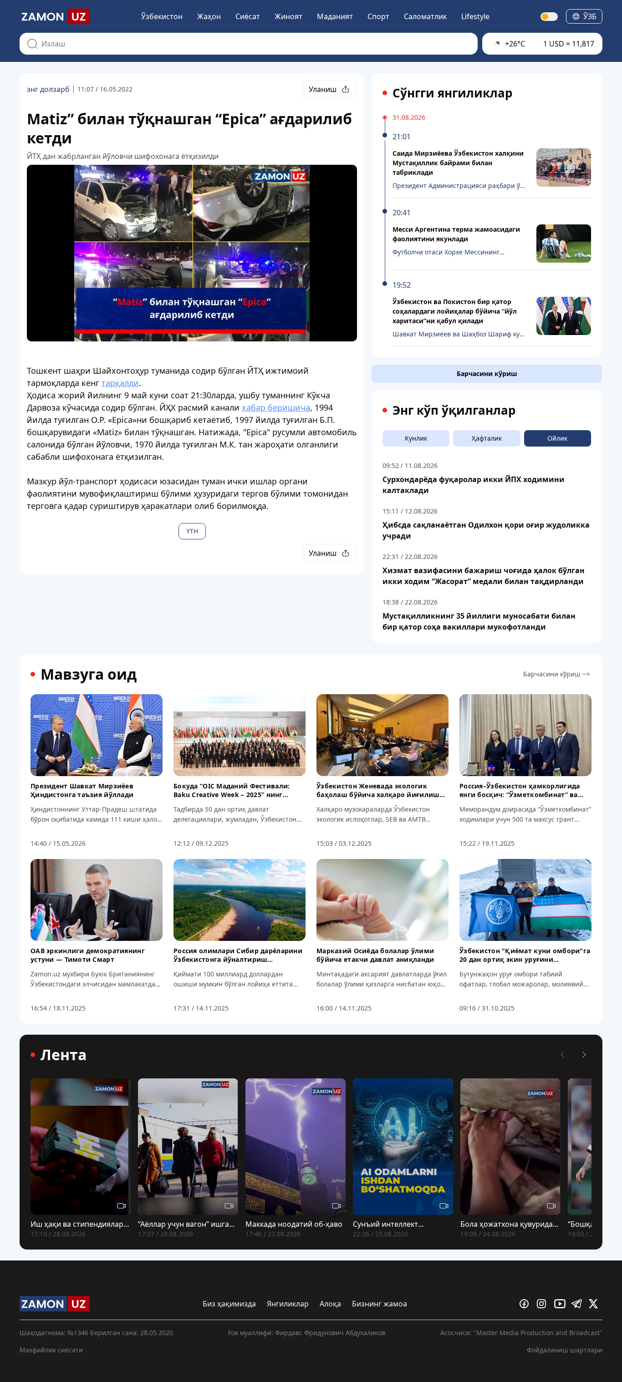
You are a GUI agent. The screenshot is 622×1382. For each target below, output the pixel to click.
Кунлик (416, 438)
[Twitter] (595, 1304)
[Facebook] (526, 1304)
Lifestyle (475, 16)
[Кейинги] (584, 1054)
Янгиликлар (288, 1304)
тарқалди (120, 382)
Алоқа (330, 1304)
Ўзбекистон (162, 16)
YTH (192, 531)
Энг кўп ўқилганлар (454, 410)
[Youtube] (561, 1304)
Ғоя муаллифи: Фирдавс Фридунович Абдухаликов (306, 1332)
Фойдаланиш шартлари (564, 1350)
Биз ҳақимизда (229, 1304)
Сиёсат (247, 16)
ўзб (590, 16)
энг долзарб (48, 89)
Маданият (335, 16)
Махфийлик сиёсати (51, 1350)
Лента (64, 1055)
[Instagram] (544, 1304)
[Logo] (55, 16)
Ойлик (557, 438)
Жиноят (288, 16)
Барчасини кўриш (487, 373)
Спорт (378, 16)
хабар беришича (276, 407)
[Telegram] (578, 1304)
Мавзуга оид (89, 674)
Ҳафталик (487, 438)
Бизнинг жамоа (379, 1304)
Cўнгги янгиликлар (452, 93)
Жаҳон (209, 16)
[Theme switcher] (549, 16)
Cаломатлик (425, 16)
